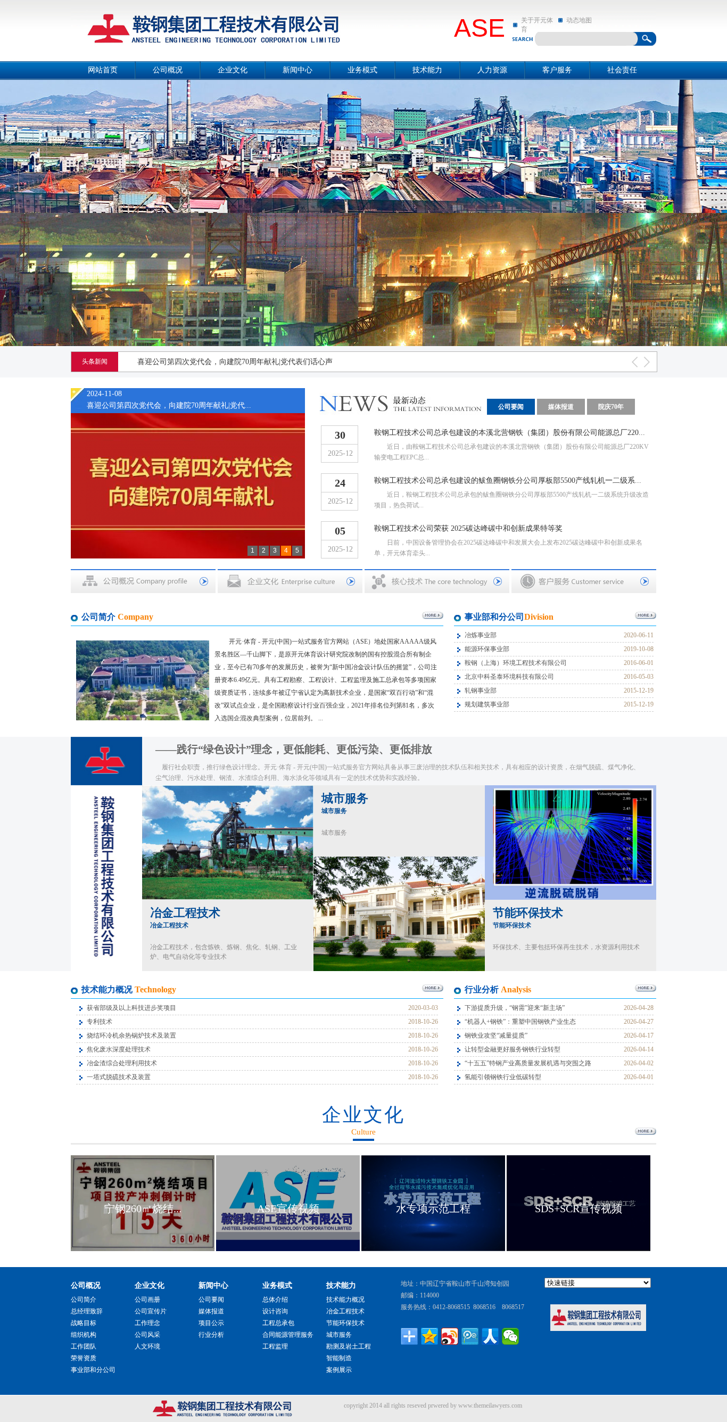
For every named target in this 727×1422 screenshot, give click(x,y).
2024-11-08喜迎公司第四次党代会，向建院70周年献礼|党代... (169, 399)
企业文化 (232, 70)
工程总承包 (278, 1323)
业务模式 (362, 70)
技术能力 (427, 70)
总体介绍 (275, 1299)
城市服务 (344, 803)
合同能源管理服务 (287, 1334)
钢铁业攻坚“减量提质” (496, 1035)
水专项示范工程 (288, 1208)
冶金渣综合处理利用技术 (122, 1063)
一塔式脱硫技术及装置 (119, 1077)
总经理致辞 (87, 1311)
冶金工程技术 (185, 917)
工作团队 (83, 1346)
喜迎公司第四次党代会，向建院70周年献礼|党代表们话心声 (235, 362)
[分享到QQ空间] (429, 1336)
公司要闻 (511, 406)
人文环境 (147, 1346)
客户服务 (557, 70)
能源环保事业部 (487, 649)
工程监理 (275, 1346)
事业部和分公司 (93, 1370)
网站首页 (103, 70)
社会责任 (622, 70)
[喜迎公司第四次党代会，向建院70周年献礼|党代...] (188, 478)
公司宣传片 (151, 1311)
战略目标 (83, 1323)
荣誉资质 (83, 1358)
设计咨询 (275, 1311)
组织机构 (83, 1334)
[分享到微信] (510, 1336)
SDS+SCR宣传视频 (433, 1208)
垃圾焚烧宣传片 (578, 1208)
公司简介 (83, 1299)
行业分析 (211, 1334)
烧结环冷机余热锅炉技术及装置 (131, 1035)
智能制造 (339, 1358)
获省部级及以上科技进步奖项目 (131, 1008)
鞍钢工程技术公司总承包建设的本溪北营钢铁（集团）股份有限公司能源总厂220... (509, 433)
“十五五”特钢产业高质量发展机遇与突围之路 (528, 1063)
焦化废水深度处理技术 (119, 1049)
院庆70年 (611, 406)
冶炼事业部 (481, 635)
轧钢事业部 (481, 690)
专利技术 (99, 1021)
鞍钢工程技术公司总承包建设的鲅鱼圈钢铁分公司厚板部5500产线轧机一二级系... (507, 480)
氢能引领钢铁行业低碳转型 (503, 1077)
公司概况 (168, 70)
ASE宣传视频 (143, 1208)
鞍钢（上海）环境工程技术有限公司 (516, 663)
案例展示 (339, 1370)
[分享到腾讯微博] (469, 1336)
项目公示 (211, 1323)
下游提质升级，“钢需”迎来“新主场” (515, 1008)
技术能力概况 (345, 1299)
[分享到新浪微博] (449, 1336)
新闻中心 (297, 70)
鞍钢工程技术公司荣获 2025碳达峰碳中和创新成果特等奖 (468, 528)
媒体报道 (561, 406)
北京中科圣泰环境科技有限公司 (509, 676)
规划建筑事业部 (487, 704)
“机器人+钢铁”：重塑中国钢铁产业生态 (520, 1021)
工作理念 (147, 1323)
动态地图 (579, 20)
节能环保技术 (528, 917)
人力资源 (492, 70)
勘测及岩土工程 (348, 1346)
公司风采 (147, 1334)
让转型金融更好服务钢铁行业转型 (512, 1049)
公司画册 (147, 1299)
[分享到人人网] (490, 1336)
